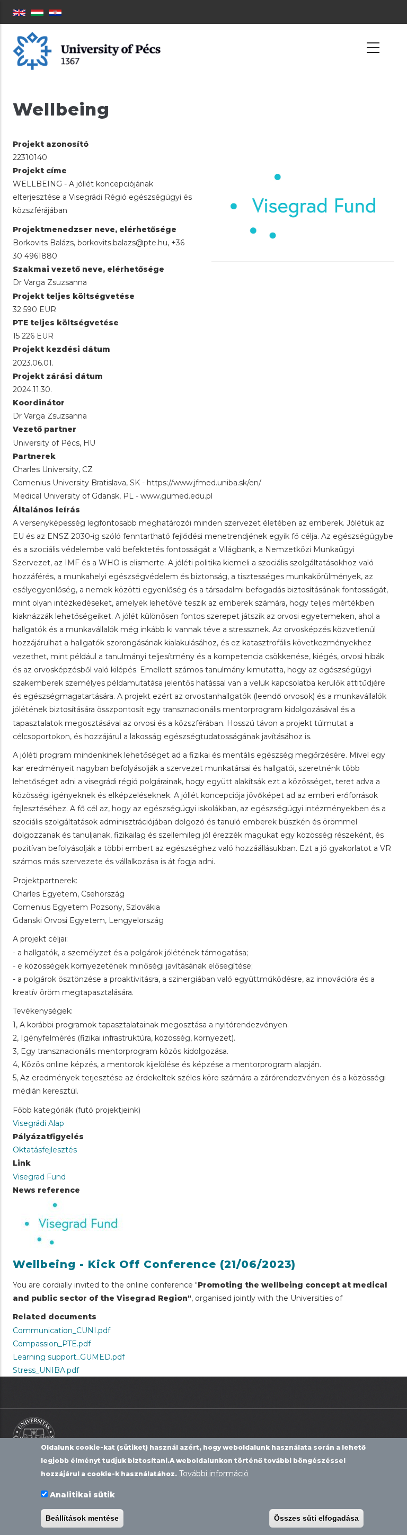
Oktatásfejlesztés (45, 1150)
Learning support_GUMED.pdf (69, 1357)
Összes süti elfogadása (316, 1518)
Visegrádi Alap (38, 1123)
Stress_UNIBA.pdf (46, 1370)
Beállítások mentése (82, 1518)
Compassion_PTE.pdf (52, 1343)
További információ (214, 1473)
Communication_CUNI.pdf (61, 1330)
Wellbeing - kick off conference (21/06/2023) (154, 1264)
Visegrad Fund (39, 1177)
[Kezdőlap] (87, 50)
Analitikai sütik (82, 1494)
